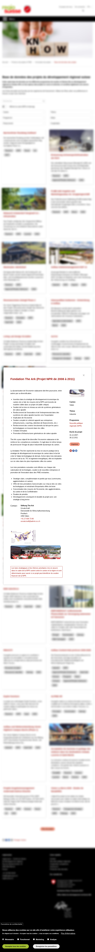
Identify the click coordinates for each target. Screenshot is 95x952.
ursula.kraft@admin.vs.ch (30, 521)
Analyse (53, 939)
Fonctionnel (25, 939)
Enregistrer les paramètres (46, 946)
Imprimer (74, 444)
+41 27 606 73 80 (27, 519)
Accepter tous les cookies (15, 946)
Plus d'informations (68, 933)
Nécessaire (9, 939)
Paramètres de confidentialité (11, 924)
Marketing (40, 939)
